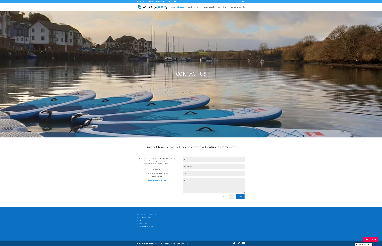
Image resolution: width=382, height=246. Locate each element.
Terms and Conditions (146, 227)
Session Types (193, 7)
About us (180, 7)
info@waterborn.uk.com (150, 243)
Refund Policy (143, 224)
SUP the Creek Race (145, 218)
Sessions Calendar (209, 7)
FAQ (140, 221)
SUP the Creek (236, 7)
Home (173, 7)
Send (240, 196)
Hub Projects (222, 7)
